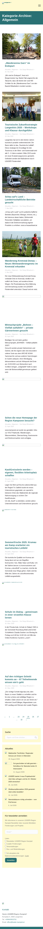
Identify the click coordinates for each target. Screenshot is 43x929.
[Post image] (6, 753)
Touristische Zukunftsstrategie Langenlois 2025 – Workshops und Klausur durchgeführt (21, 127)
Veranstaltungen (12, 846)
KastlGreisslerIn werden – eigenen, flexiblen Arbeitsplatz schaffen (21, 472)
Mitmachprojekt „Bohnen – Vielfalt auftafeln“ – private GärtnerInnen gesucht (19, 328)
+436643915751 (11, 919)
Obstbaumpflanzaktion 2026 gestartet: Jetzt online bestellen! (21, 790)
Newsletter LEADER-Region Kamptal (19, 841)
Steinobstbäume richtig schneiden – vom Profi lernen (22, 801)
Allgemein (15, 69)
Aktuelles (8, 69)
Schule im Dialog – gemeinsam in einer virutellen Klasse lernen (21, 615)
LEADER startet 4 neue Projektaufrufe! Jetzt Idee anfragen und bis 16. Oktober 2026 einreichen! (22, 779)
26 (33, 717)
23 (18, 717)
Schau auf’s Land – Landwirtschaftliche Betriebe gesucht (20, 199)
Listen (7, 838)
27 (38, 717)
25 (28, 717)
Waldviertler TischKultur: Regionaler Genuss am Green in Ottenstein (20, 754)
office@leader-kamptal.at (15, 922)
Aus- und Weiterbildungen (15, 849)
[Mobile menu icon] (39, 5)
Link (26, 856)
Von (27, 69)
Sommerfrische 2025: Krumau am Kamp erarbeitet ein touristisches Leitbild (20, 545)
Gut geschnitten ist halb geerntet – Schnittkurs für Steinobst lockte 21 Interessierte (25, 766)
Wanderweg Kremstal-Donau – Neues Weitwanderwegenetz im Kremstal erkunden (21, 264)
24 (23, 717)
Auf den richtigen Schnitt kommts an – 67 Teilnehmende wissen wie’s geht (21, 679)
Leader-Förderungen (14, 844)
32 (21, 720)
